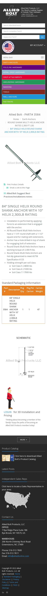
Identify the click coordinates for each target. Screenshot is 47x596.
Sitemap (5, 588)
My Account (37, 45)
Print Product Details (15, 184)
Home (16, 119)
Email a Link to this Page (20, 187)
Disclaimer (6, 579)
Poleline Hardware (12, 67)
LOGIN (8, 412)
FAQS (15, 585)
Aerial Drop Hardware (14, 72)
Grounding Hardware (13, 82)
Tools (6, 92)
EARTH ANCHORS (10, 62)
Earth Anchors (29, 119)
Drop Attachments (12, 77)
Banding (7, 87)
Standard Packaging (12, 576)
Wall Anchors (10, 97)
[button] (23, 439)
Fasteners (8, 101)
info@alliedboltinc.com (18, 556)
